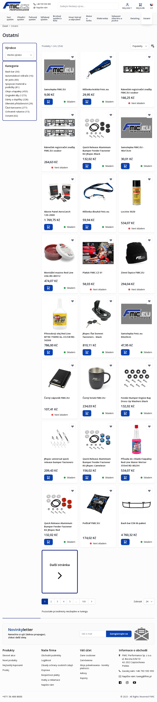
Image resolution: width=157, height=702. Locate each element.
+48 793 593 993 (43, 4)
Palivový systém (33, 18)
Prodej (5, 670)
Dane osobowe (87, 655)
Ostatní (146, 18)
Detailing (135, 18)
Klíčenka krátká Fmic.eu (96, 89)
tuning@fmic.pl (143, 676)
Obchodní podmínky (51, 655)
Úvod (5, 26)
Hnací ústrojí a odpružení (75, 18)
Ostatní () (11, 115)
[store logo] (15, 6)
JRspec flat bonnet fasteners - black (93, 335)
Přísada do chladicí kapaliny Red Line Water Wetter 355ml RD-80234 (136, 462)
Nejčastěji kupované (12, 665)
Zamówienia (86, 660)
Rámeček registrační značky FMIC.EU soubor (136, 91)
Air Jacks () (12, 79)
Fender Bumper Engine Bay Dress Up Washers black (136, 399)
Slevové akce (8, 655)
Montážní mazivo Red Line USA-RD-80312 (58, 274)
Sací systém (10, 18)
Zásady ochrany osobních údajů (57, 665)
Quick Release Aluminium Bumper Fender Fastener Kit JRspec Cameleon (97, 462)
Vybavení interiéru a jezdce (117, 18)
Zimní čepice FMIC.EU (132, 272)
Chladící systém (21, 18)
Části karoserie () (16, 107)
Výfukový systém (45, 18)
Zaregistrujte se (119, 633)
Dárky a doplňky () (16, 99)
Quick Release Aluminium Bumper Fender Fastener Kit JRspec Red (58, 526)
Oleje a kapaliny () (16, 91)
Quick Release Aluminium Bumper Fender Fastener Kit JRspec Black (97, 150)
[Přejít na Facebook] (120, 682)
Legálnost (46, 660)
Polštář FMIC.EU (91, 523)
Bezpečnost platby (50, 675)
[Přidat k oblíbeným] (72, 57)
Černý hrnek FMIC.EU (94, 397)
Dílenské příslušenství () (19, 103)
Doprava (45, 670)
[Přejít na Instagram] (127, 682)
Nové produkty (9, 660)
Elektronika (102, 18)
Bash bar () (12, 71)
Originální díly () (16, 95)
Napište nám (42, 7)
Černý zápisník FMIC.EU (57, 397)
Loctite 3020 (128, 211)
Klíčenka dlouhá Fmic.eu (96, 211)
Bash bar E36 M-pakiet (133, 523)
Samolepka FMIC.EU (55, 89)
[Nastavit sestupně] (153, 46)
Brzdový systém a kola (57, 18)
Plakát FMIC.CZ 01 (92, 272)
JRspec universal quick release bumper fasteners (58, 460)
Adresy (83, 673)
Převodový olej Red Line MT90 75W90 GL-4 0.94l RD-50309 (59, 337)
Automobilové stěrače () (19, 75)
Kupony (84, 678)
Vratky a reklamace (50, 679)
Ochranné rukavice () (17, 111)
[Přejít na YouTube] (135, 682)
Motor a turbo (89, 18)
